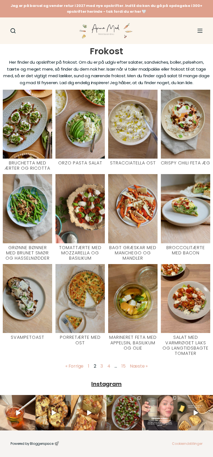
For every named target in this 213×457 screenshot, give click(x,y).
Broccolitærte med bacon (185, 250)
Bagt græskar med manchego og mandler (132, 252)
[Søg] (13, 30)
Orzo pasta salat (80, 163)
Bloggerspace (42, 443)
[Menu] (199, 30)
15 (123, 366)
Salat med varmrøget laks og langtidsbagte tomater (186, 345)
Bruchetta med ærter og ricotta (27, 165)
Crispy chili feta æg (185, 163)
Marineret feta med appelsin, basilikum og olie (133, 342)
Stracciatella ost (133, 163)
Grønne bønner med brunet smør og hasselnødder (28, 252)
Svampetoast (27, 337)
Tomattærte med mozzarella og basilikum (80, 252)
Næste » (139, 366)
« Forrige (74, 366)
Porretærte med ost (80, 340)
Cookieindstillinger (187, 443)
